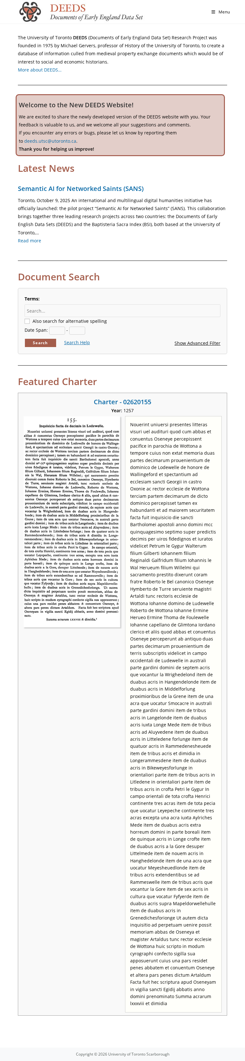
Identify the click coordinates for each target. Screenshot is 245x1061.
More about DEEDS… (40, 70)
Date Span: (36, 330)
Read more (29, 241)
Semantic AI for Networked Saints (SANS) (81, 188)
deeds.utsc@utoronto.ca (50, 141)
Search (40, 342)
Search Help (77, 342)
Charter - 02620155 (122, 402)
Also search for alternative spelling (70, 321)
